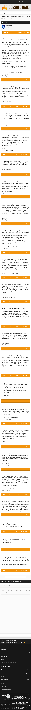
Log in (10, 32)
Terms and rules (9, 642)
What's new (4, 683)
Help (22, 642)
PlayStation (4, 18)
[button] (2, 2)
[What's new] (26, 2)
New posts (4, 686)
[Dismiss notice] (28, 695)
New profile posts (6, 689)
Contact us (3, 642)
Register (15, 32)
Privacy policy (17, 642)
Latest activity (5, 693)
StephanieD (27, 679)
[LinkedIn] (14, 590)
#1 (28, 22)
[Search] (29, 2)
